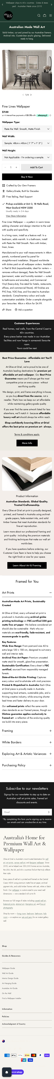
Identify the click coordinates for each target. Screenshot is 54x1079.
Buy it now (27, 176)
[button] (2, 5)
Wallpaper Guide (8, 968)
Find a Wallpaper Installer (11, 998)
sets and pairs (27, 917)
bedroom (30, 913)
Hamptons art (30, 904)
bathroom (38, 913)
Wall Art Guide (7, 973)
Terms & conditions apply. (27, 434)
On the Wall (6, 993)
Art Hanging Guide (9, 983)
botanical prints (9, 904)
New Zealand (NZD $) (17, 1041)
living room (21, 913)
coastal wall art (40, 900)
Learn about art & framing (27, 565)
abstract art (20, 904)
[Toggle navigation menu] (50, 15)
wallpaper (15, 890)
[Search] (39, 15)
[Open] (6, 1072)
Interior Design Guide (10, 978)
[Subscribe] (49, 812)
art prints (9, 862)
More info (27, 443)
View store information (16, 215)
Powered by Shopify (35, 1066)
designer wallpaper (37, 862)
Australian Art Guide (9, 988)
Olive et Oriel (17, 1066)
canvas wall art (19, 862)
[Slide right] (31, 95)
